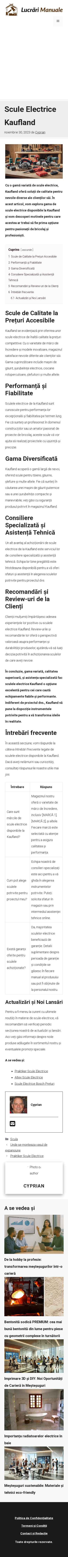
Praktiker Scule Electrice (31, 1071)
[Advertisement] (34, 65)
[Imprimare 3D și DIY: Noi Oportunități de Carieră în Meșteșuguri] (34, 1357)
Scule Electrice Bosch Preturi (34, 1083)
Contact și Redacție (34, 1533)
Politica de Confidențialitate (34, 1518)
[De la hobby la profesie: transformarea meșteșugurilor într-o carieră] (34, 1235)
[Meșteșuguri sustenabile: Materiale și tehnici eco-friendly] (34, 1464)
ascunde (27, 249)
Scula (14, 1139)
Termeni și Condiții (34, 1525)
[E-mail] (12, 1125)
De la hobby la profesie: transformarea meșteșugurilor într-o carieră (33, 1266)
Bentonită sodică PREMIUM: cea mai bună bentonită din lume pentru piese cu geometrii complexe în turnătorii (33, 1329)
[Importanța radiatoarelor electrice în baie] (34, 1411)
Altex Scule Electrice (29, 1077)
